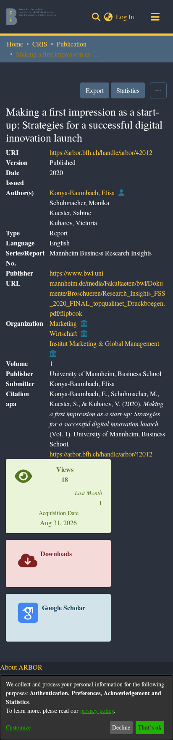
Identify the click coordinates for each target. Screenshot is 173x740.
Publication (71, 43)
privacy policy (97, 710)
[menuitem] (108, 17)
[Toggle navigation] (155, 17)
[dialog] (86, 708)
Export (95, 90)
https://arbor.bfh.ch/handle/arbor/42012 (101, 152)
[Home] (31, 16)
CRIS (39, 43)
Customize (18, 727)
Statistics (127, 90)
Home (15, 43)
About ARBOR (21, 667)
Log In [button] (125, 16)
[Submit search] (96, 17)
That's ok (150, 727)
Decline (121, 727)
